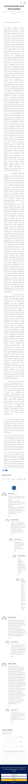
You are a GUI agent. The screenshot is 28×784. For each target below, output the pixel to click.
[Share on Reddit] (22, 479)
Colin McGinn (14, 13)
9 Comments (12, 11)
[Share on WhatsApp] (8, 479)
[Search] (20, 3)
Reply (9, 515)
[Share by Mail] (24, 479)
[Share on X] (6, 479)
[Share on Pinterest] (11, 479)
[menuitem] (20, 3)
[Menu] (24, 3)
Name (21, 737)
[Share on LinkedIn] (14, 479)
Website (21, 746)
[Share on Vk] (19, 479)
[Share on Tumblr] (16, 479)
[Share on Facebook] (3, 479)
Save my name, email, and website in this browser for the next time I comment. (14, 752)
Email (21, 741)
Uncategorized (20, 11)
